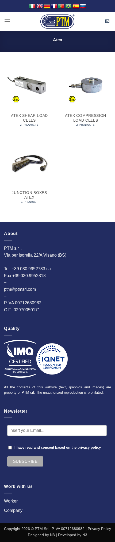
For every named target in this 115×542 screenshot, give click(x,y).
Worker (11, 501)
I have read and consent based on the (57, 447)
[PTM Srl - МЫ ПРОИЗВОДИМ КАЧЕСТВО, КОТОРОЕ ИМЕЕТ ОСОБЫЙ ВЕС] (57, 21)
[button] (7, 21)
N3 (52, 535)
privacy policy (89, 447)
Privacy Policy (99, 529)
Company (13, 510)
